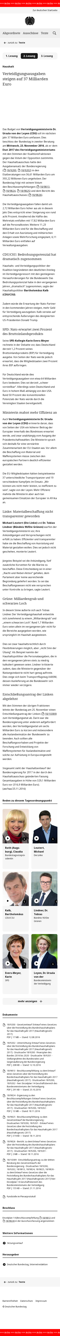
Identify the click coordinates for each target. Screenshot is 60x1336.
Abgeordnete (11, 33)
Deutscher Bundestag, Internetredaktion (27, 1264)
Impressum (41, 1300)
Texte (44, 33)
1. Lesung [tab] (12, 56)
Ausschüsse (30, 33)
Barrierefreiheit (10, 1300)
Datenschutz (26, 1300)
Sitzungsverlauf (15, 1243)
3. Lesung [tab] (47, 56)
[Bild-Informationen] (24, 839)
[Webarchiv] (30, 21)
